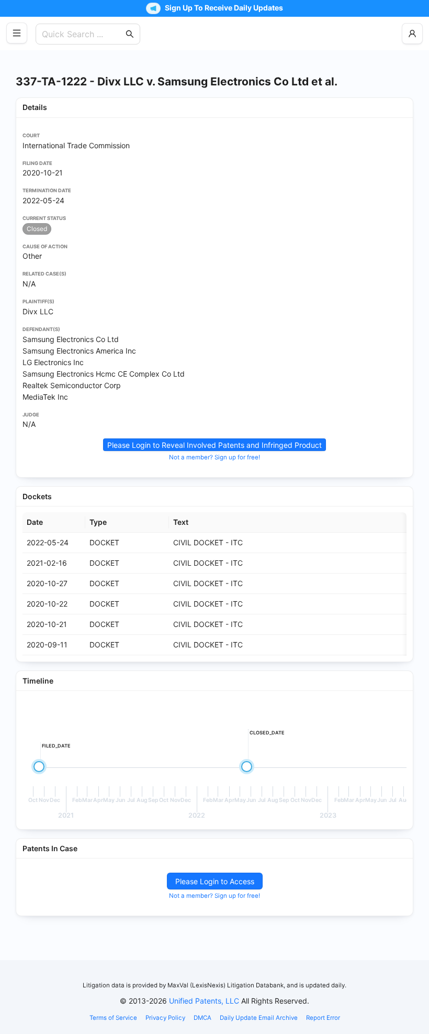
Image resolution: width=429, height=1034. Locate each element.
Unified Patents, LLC (204, 1000)
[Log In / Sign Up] (412, 33)
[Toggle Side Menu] (16, 33)
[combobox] (82, 34)
